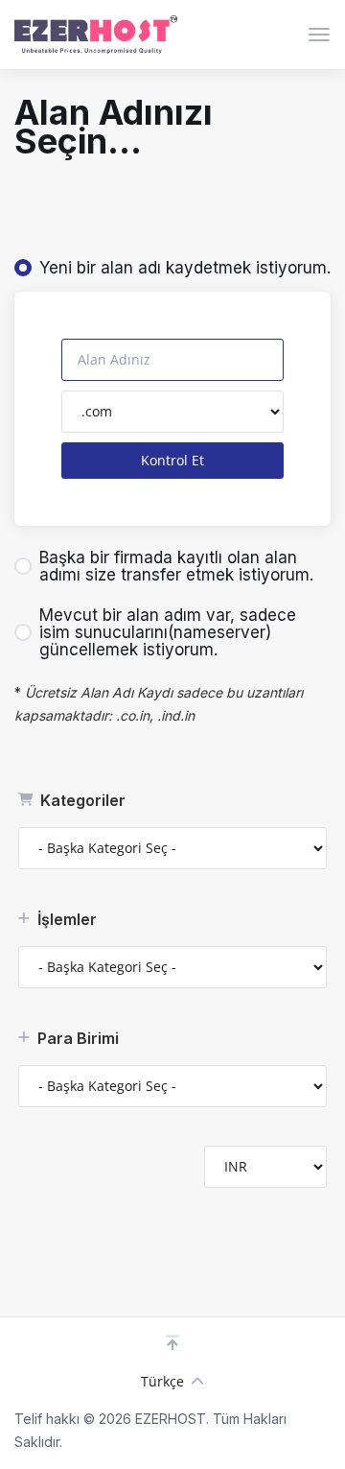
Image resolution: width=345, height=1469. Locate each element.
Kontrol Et (172, 460)
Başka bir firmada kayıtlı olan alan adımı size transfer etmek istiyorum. (176, 566)
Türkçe (162, 1381)
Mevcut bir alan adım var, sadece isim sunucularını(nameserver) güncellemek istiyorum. (167, 632)
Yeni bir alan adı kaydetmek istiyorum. (185, 267)
